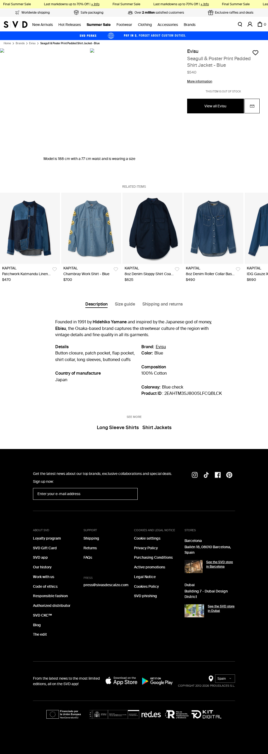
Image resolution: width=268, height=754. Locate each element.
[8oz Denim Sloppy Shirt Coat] (152, 228)
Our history (42, 567)
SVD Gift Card (45, 548)
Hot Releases (69, 25)
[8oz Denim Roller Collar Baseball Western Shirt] (214, 228)
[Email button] (252, 106)
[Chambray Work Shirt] (91, 228)
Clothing (145, 25)
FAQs (87, 557)
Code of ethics (45, 586)
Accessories (168, 25)
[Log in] (250, 24)
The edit (40, 634)
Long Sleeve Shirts (118, 427)
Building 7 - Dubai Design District (206, 594)
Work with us (43, 577)
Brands (190, 25)
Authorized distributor (51, 605)
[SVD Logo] (15, 24)
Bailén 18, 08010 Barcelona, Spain (208, 550)
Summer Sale (99, 25)
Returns (90, 548)
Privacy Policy (146, 548)
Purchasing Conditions (153, 557)
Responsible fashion (50, 596)
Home (7, 43)
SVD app (40, 557)
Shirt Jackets (156, 427)
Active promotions (149, 567)
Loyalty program (47, 538)
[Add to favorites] (255, 52)
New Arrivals (42, 25)
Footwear (124, 25)
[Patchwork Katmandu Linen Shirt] (30, 228)
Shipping (91, 538)
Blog (37, 625)
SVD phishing (145, 596)
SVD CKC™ (42, 615)
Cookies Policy (146, 586)
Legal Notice (145, 577)
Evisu (32, 43)
